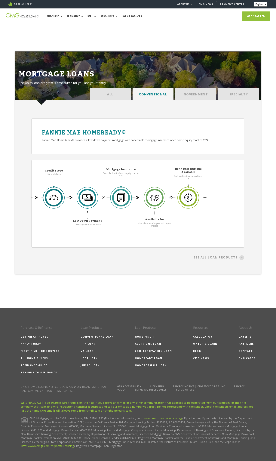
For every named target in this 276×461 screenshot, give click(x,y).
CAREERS (245, 336)
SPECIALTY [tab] (238, 94)
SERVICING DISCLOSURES (151, 389)
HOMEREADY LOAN (148, 358)
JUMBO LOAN (90, 365)
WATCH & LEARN (205, 343)
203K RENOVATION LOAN (153, 351)
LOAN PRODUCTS (132, 16)
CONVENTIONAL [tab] (153, 94)
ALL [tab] (110, 94)
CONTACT (246, 351)
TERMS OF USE (185, 389)
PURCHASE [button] (53, 16)
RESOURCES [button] (107, 16)
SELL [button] (90, 16)
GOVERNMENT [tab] (196, 94)
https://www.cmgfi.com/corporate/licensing (47, 446)
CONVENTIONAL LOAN (97, 336)
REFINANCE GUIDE (34, 365)
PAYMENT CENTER (232, 4)
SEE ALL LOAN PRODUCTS (216, 257)
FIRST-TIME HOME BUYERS (40, 351)
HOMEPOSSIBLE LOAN (151, 365)
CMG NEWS (206, 4)
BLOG (197, 351)
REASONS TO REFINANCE (39, 372)
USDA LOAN (89, 358)
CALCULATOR (203, 336)
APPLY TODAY (31, 343)
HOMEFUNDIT (145, 336)
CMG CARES (247, 358)
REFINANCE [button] (73, 16)
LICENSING (157, 386)
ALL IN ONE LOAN (148, 343)
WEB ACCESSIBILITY (129, 386)
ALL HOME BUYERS (34, 358)
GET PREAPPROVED (35, 336)
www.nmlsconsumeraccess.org (163, 418)
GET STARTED (256, 16)
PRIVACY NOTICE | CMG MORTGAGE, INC (199, 386)
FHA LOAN (88, 343)
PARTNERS (246, 343)
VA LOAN (87, 351)
